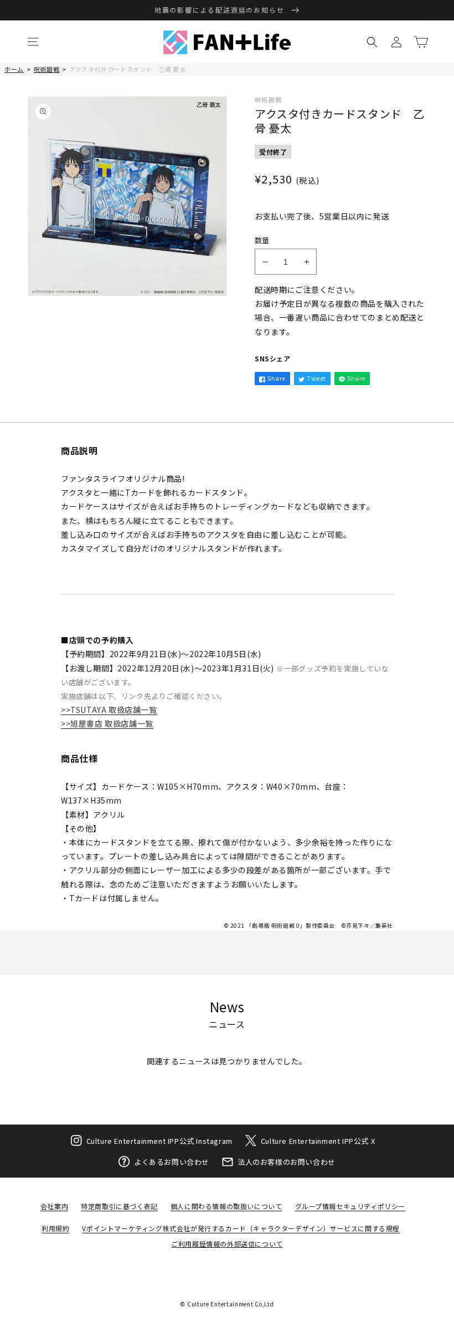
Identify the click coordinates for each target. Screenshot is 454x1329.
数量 (262, 240)
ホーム (14, 69)
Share (276, 378)
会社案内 (54, 1206)
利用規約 (55, 1228)
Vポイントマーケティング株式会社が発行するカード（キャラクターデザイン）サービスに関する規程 (241, 1228)
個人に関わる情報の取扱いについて (226, 1206)
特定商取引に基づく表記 (119, 1206)
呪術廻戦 (46, 69)
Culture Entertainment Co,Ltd (230, 1304)
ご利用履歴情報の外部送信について (227, 1243)
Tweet (316, 378)
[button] (33, 42)
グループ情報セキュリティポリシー (350, 1206)
